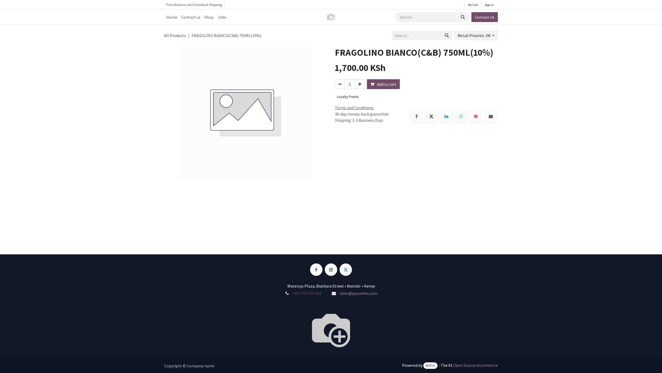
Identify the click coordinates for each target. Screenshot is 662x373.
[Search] (463, 17)
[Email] (491, 116)
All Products (175, 35)
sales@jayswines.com (359, 293)
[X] (431, 116)
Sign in (489, 5)
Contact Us (484, 17)
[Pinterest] (476, 116)
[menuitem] (171, 17)
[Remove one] (340, 84)
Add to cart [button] (386, 84)
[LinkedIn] (446, 116)
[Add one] (360, 84)
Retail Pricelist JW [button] (474, 35)
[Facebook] (416, 116)
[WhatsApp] (461, 116)
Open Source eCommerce (475, 365)
